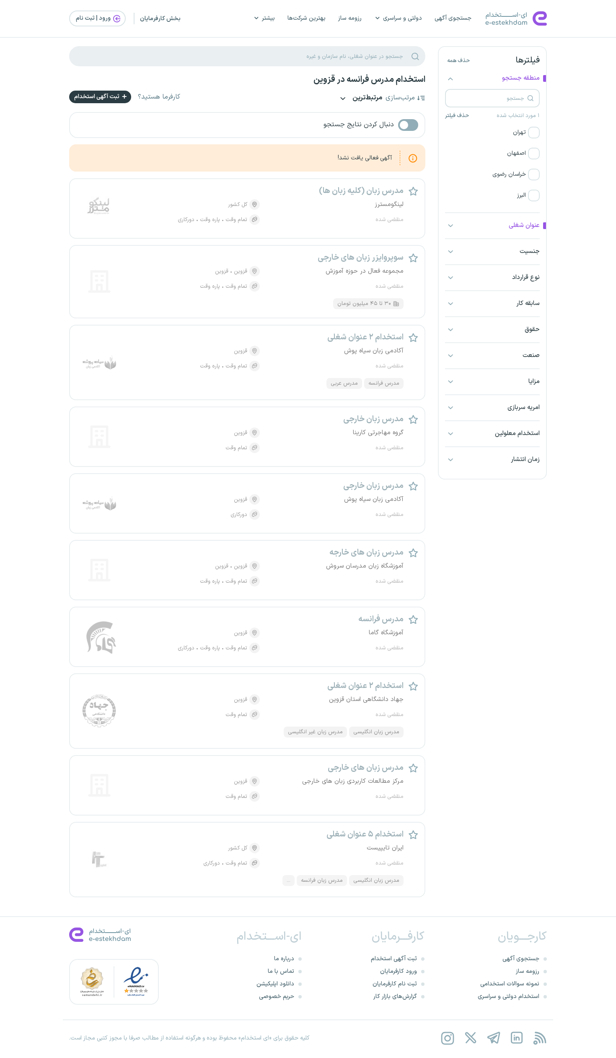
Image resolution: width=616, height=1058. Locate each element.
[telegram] (493, 1038)
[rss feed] (539, 1038)
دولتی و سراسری (402, 18)
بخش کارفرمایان (160, 18)
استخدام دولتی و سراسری (508, 996)
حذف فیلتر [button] (457, 116)
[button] (492, 132)
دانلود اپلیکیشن (275, 984)
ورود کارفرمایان (398, 971)
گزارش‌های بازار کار (395, 996)
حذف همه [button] (458, 61)
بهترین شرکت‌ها (306, 18)
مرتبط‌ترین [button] (366, 98)
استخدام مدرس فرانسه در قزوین (369, 79)
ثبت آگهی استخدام (97, 96)
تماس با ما (281, 971)
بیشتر (268, 18)
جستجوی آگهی (453, 18)
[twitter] (470, 1038)
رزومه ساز (350, 18)
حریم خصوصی (276, 996)
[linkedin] (516, 1038)
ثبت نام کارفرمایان (395, 984)
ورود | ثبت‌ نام (94, 18)
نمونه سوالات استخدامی (509, 984)
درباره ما (284, 958)
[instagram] (447, 1038)
